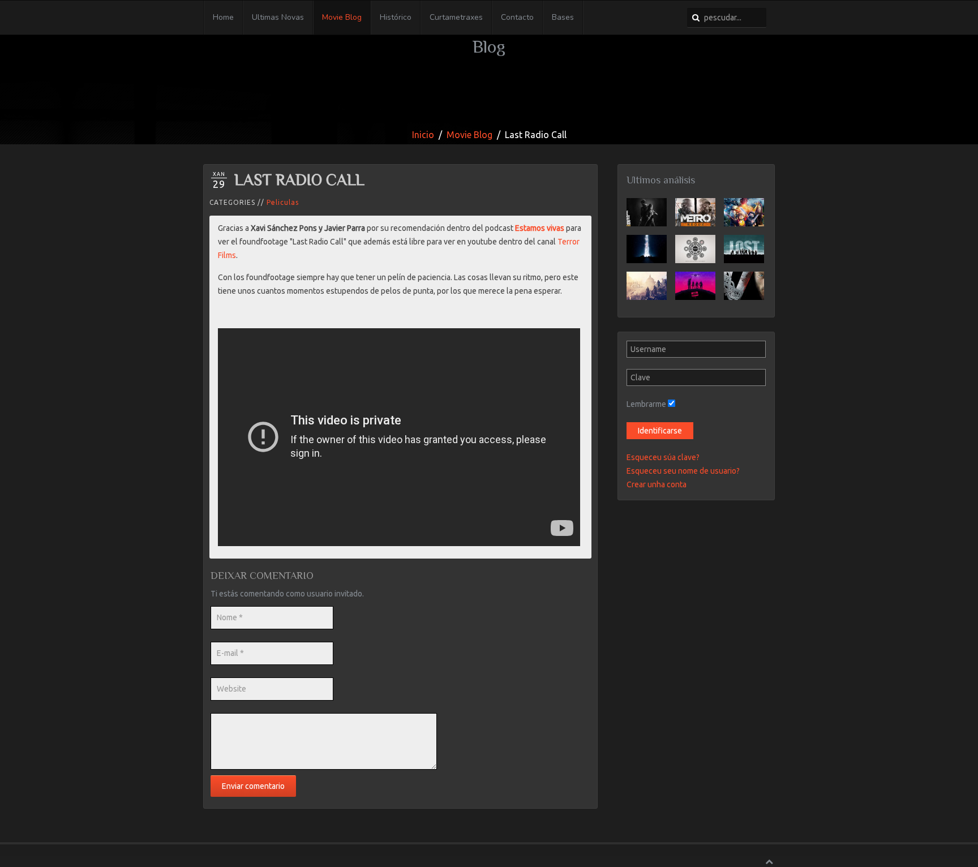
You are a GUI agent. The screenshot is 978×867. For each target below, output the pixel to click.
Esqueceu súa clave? (663, 457)
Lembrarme (646, 404)
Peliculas (283, 202)
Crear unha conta (657, 484)
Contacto (517, 17)
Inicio (423, 135)
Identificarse (660, 430)
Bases (563, 17)
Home (223, 17)
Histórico (395, 17)
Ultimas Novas (278, 17)
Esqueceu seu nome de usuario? (683, 470)
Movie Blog (342, 17)
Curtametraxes (456, 17)
